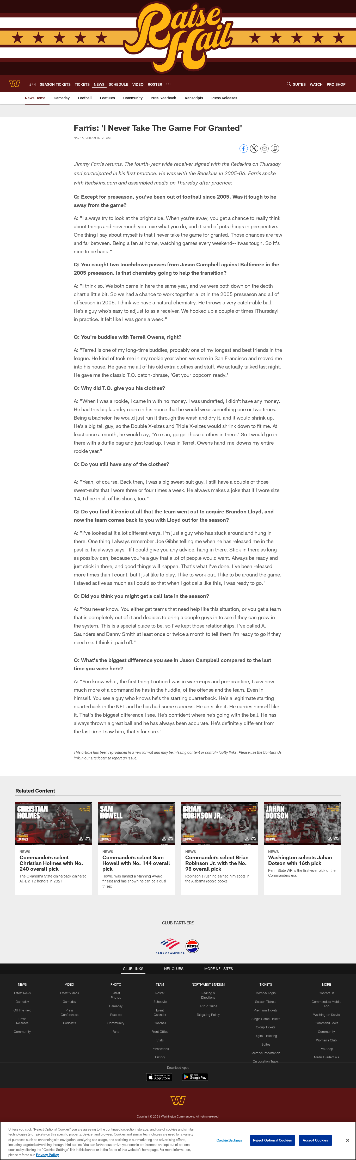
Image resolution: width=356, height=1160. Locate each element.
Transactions (160, 1049)
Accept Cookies (315, 1140)
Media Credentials (326, 1057)
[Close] (347, 1140)
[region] (178, 1141)
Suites (265, 1044)
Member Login (266, 993)
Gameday (22, 1001)
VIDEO (69, 984)
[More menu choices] (168, 84)
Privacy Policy (47, 1154)
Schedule (160, 1001)
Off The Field (22, 1010)
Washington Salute (326, 1014)
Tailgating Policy (208, 1014)
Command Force (326, 1023)
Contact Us (326, 993)
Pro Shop (326, 1049)
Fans (116, 1031)
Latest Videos (69, 993)
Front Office (160, 1031)
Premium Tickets (266, 1010)
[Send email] (264, 151)
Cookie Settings (229, 1140)
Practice (115, 1014)
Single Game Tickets (265, 1019)
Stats (160, 1040)
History (160, 1057)
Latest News (22, 993)
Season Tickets (265, 1001)
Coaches (160, 1023)
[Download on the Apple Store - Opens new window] (159, 1077)
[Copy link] (275, 148)
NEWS (22, 984)
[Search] (289, 83)
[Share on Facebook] (244, 151)
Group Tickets (265, 1027)
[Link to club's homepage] (14, 83)
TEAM (160, 984)
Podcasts (69, 1023)
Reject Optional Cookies (272, 1140)
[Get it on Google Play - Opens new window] (195, 1079)
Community (22, 1031)
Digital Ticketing (266, 1036)
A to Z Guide (208, 1006)
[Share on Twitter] (254, 151)
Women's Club (326, 1040)
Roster (159, 993)
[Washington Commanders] (178, 1101)
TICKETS (266, 984)
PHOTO (116, 984)
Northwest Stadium (208, 984)
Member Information (265, 1053)
